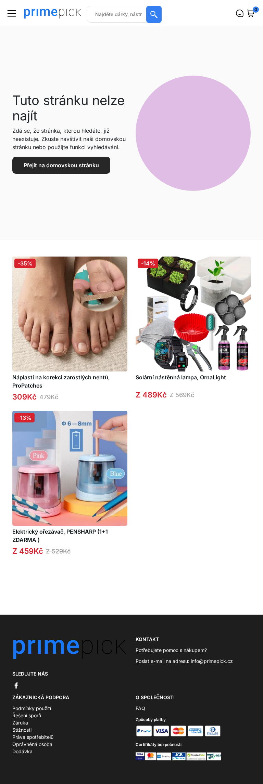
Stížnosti (22, 730)
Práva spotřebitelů (32, 737)
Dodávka (22, 751)
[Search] (154, 14)
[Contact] (239, 13)
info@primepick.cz (212, 661)
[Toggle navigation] (11, 13)
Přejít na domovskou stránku (61, 165)
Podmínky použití (31, 708)
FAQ (140, 708)
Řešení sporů (26, 715)
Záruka (20, 723)
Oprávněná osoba (32, 744)
